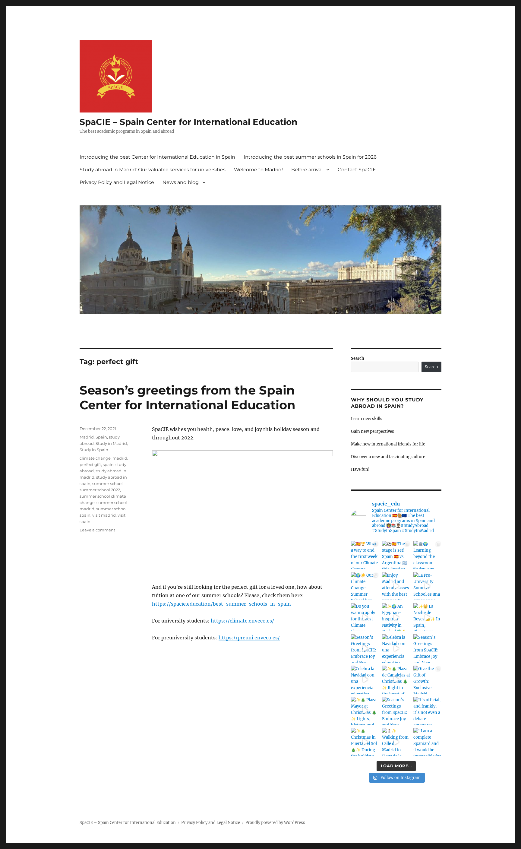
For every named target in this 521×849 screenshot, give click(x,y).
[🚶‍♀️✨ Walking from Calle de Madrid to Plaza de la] (396, 742)
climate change (95, 458)
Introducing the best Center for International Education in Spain (157, 157)
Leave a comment (97, 529)
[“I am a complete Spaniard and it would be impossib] (427, 742)
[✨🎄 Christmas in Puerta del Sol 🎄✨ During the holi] (365, 742)
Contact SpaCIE (357, 170)
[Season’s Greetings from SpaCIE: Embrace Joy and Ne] (365, 648)
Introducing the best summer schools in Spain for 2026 (310, 157)
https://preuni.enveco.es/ (249, 638)
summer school (107, 483)
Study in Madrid (111, 443)
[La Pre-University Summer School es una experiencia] (427, 586)
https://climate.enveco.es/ (242, 621)
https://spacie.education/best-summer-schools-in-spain (221, 604)
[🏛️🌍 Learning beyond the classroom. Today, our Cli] (427, 555)
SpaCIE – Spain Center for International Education (188, 122)
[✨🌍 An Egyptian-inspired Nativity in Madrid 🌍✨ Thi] (396, 617)
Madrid (87, 437)
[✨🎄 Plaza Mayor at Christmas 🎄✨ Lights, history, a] (365, 711)
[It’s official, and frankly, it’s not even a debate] (427, 711)
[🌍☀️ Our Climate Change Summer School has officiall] (365, 586)
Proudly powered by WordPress (275, 822)
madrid (119, 458)
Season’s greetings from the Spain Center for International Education (187, 397)
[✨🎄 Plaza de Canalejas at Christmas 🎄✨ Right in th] (396, 680)
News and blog (181, 182)
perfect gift (90, 464)
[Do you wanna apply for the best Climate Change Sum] (365, 617)
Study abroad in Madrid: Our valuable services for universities (153, 170)
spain (108, 464)
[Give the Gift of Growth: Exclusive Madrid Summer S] (427, 680)
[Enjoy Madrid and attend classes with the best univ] (396, 586)
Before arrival (307, 170)
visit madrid (104, 515)
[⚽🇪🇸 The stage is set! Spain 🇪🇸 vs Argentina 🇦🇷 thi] (396, 555)
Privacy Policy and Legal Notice (117, 182)
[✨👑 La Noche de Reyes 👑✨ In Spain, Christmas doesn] (427, 617)
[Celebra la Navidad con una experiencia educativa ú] (396, 648)
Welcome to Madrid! (258, 170)
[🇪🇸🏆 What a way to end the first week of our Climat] (365, 555)
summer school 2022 (100, 489)
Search (357, 358)
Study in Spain (94, 449)
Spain (101, 437)
